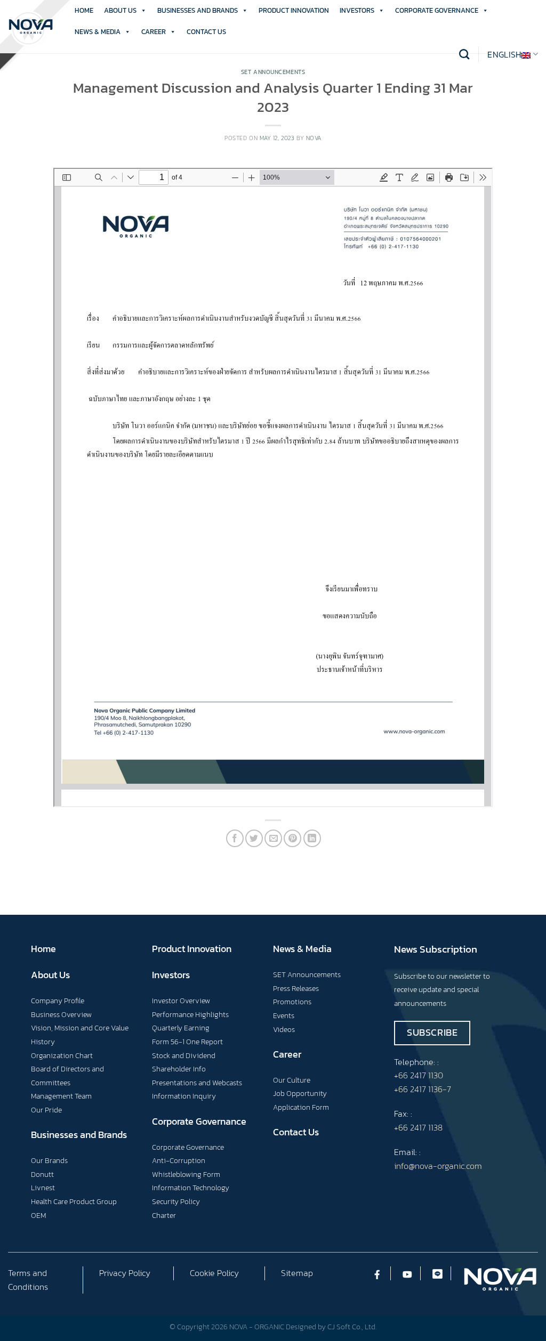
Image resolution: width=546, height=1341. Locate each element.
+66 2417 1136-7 (422, 1089)
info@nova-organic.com (438, 1165)
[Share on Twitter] (254, 838)
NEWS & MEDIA (98, 32)
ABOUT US (120, 10)
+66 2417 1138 (418, 1127)
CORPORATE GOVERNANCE (436, 10)
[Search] (464, 54)
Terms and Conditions (28, 1279)
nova (314, 138)
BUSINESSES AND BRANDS (197, 10)
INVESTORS (357, 10)
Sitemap (297, 1272)
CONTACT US (206, 32)
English (504, 54)
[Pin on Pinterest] (292, 838)
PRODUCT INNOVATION (294, 10)
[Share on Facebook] (235, 838)
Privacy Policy (124, 1272)
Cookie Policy (214, 1272)
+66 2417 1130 (418, 1075)
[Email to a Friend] (273, 838)
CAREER (153, 32)
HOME (84, 10)
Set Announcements (273, 72)
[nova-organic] (30, 27)
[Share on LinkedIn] (312, 838)
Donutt (42, 1174)
